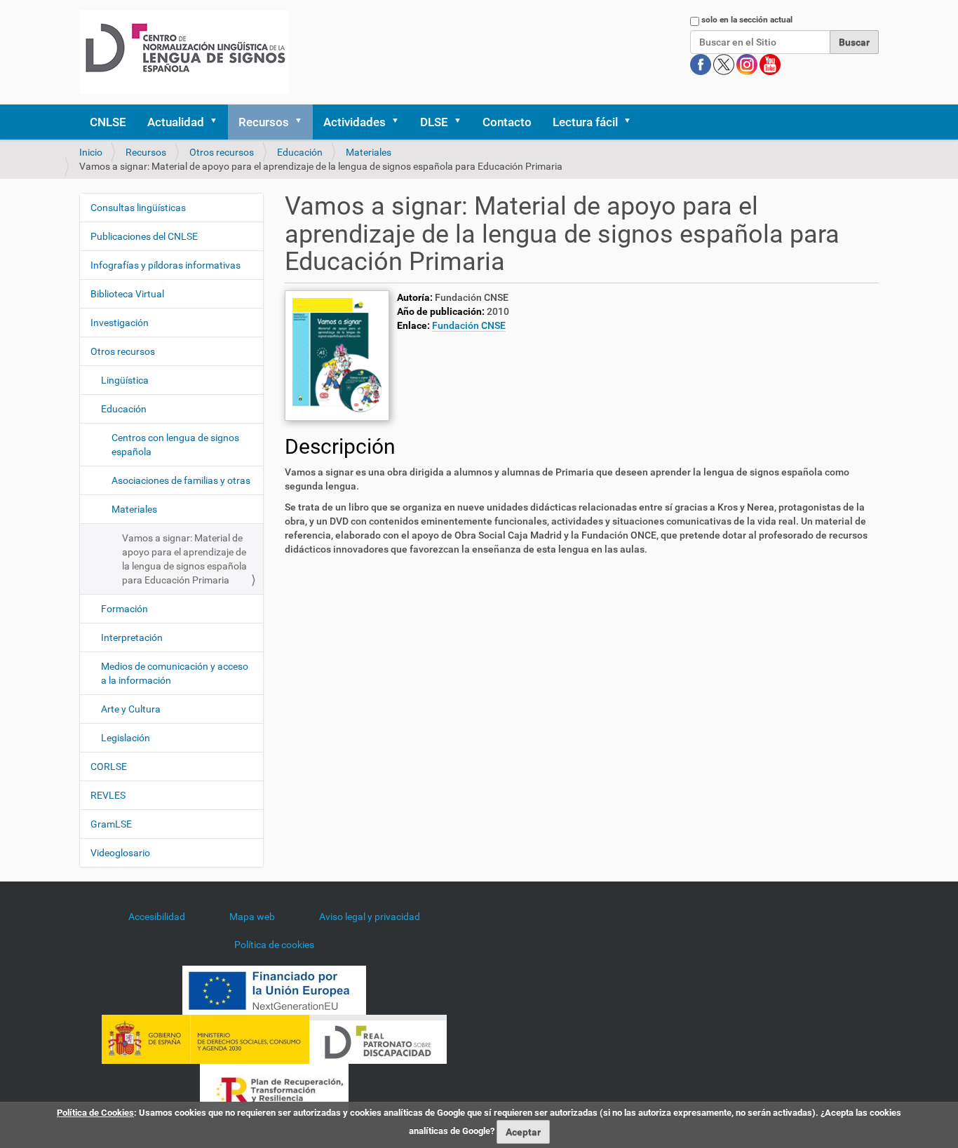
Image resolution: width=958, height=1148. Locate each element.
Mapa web (252, 916)
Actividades (354, 122)
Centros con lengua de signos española (175, 444)
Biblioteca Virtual (127, 293)
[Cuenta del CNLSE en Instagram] (748, 63)
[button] (218, 122)
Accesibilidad (156, 916)
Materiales (368, 152)
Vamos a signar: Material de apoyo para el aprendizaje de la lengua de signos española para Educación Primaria (184, 559)
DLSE (434, 122)
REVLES (108, 795)
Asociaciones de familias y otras (181, 480)
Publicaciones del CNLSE (144, 236)
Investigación (119, 322)
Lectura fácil (585, 122)
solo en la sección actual (746, 20)
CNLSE (108, 122)
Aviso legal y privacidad (369, 916)
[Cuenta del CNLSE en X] (724, 63)
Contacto (507, 122)
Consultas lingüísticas (138, 207)
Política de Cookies (95, 1112)
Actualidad (175, 122)
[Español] (184, 52)
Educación (300, 152)
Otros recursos (221, 152)
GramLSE (111, 824)
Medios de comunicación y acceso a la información (174, 673)
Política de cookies (274, 944)
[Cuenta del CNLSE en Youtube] (770, 63)
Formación (124, 608)
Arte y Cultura (131, 709)
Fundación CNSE (469, 325)
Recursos (263, 122)
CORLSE (108, 766)
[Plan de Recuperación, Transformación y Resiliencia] (274, 1087)
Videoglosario (120, 852)
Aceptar (523, 1131)
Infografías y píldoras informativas (165, 265)
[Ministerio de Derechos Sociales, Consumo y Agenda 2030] (205, 1038)
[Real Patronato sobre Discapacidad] (378, 1038)
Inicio (90, 152)
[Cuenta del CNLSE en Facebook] (701, 63)
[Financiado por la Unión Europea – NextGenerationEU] (274, 989)
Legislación (125, 737)
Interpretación (132, 637)
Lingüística (125, 380)
